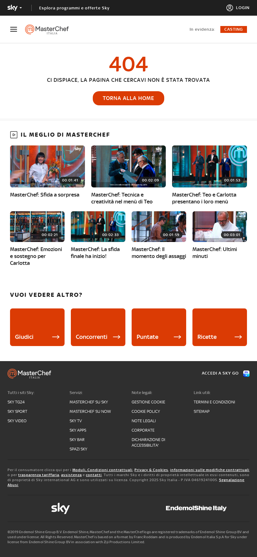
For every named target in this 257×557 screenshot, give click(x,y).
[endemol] (196, 508)
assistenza (71, 475)
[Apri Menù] (17, 29)
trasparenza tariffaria (38, 475)
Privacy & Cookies (151, 470)
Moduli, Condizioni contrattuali (102, 470)
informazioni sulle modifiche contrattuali (209, 470)
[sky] (60, 508)
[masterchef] (50, 29)
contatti (94, 475)
